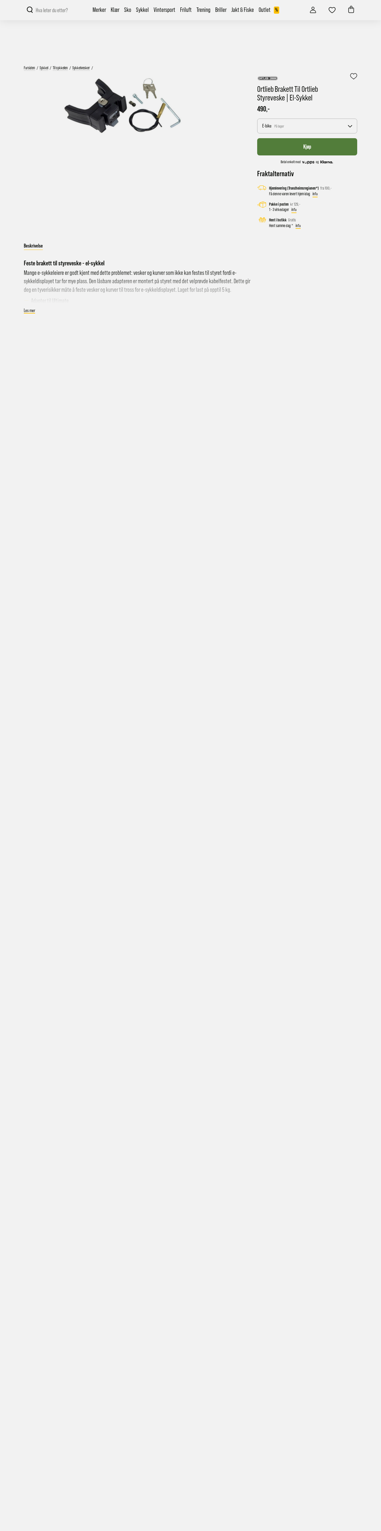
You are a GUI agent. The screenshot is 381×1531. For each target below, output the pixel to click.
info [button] (315, 193)
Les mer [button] (29, 310)
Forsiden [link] (29, 67)
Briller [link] (221, 10)
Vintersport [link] (164, 10)
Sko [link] (127, 10)
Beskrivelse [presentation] (33, 246)
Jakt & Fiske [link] (242, 10)
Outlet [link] (268, 10)
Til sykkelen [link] (60, 67)
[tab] (33, 245)
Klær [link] (115, 10)
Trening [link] (203, 10)
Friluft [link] (186, 10)
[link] (313, 8)
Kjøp (307, 146)
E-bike (273, 126)
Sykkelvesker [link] (81, 67)
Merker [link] (99, 10)
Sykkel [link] (142, 10)
